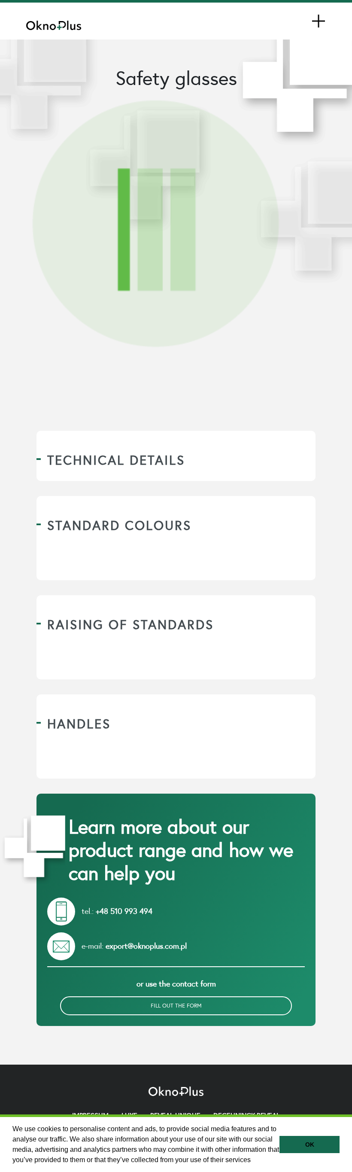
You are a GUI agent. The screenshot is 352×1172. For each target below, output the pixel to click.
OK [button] (309, 1144)
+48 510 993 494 (124, 911)
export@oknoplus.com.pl (146, 946)
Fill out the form (176, 1005)
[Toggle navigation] (318, 21)
